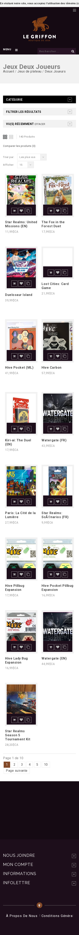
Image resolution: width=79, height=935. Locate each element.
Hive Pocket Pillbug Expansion (58, 588)
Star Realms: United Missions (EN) (21, 224)
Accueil (8, 71)
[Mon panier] (68, 9)
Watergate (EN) (54, 658)
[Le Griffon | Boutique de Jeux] (39, 39)
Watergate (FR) (54, 440)
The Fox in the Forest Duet (53, 224)
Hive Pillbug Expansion (14, 588)
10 (46, 764)
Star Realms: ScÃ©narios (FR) (55, 515)
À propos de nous (21, 916)
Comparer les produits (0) (19, 145)
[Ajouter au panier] (14, 211)
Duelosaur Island (18, 295)
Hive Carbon (52, 367)
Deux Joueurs (55, 71)
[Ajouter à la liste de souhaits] (21, 211)
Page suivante (17, 771)
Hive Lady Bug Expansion (16, 660)
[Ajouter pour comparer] (28, 211)
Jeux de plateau (29, 71)
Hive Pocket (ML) (19, 367)
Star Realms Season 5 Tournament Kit (17, 735)
